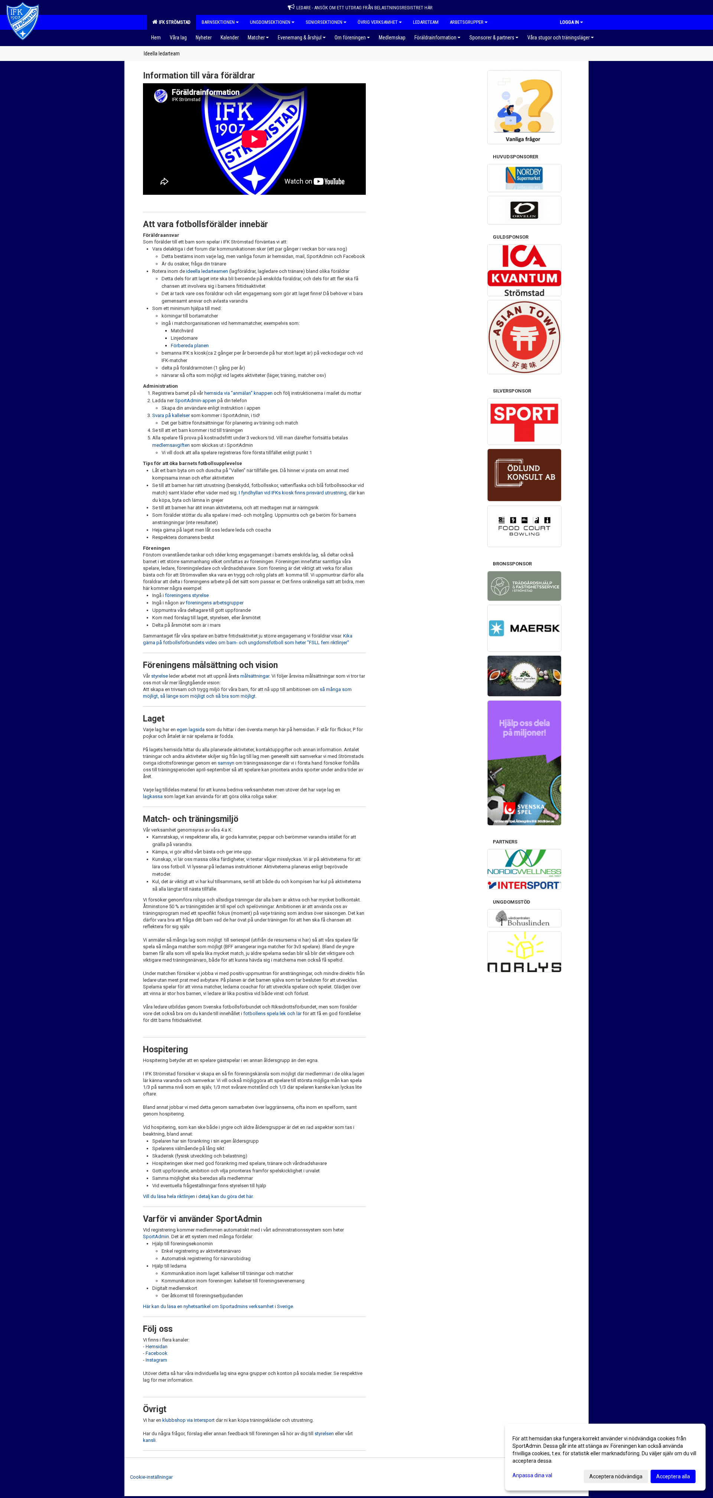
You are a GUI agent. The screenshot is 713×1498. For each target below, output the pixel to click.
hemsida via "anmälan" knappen (238, 393)
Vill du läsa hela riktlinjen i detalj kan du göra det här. (198, 1196)
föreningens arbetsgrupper (215, 603)
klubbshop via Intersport (188, 1420)
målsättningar (254, 676)
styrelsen (324, 1433)
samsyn (226, 763)
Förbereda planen (190, 345)
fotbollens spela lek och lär (272, 1013)
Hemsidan (156, 1346)
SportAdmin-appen (195, 400)
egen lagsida (191, 729)
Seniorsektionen (324, 22)
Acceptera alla (673, 1476)
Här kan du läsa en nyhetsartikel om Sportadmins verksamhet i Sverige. (218, 1306)
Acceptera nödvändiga (615, 1476)
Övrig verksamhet (378, 22)
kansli (149, 1440)
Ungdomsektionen (270, 22)
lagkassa (153, 796)
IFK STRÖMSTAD (174, 22)
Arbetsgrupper (467, 22)
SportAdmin (156, 1236)
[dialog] (605, 1457)
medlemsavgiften (171, 445)
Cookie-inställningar (151, 1477)
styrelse (159, 676)
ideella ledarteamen (207, 271)
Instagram (156, 1360)
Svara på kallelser (171, 415)
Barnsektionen (218, 22)
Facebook (156, 1353)
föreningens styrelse (187, 595)
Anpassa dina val (532, 1475)
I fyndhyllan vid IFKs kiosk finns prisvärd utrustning (292, 492)
